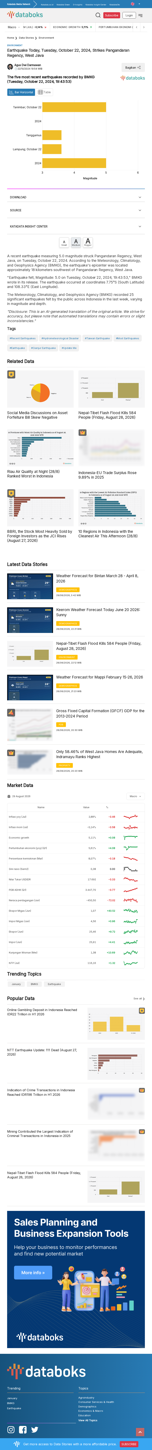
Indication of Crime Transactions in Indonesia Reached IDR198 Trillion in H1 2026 (41, 1092)
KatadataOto (114, 5)
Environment (46, 37)
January (16, 984)
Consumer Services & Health (96, 1401)
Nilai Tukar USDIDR (20, 879)
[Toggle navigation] (140, 15)
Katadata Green (63, 5)
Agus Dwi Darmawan (27, 65)
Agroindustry (86, 1397)
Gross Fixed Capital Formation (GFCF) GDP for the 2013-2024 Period (100, 713)
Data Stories (26, 37)
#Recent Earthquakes (23, 338)
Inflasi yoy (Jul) (17, 816)
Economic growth (19, 837)
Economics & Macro (90, 1410)
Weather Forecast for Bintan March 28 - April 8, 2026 (97, 578)
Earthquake (54, 984)
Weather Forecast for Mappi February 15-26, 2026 (99, 677)
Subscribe (111, 15)
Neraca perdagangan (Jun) (24, 900)
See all (138, 998)
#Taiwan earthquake (97, 338)
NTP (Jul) (14, 963)
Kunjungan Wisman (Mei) (23, 952)
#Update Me (69, 347)
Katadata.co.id (47, 5)
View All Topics (87, 1420)
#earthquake (17, 347)
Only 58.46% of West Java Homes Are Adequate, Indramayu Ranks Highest (99, 754)
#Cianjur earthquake (43, 347)
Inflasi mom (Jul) (18, 827)
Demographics (68, 589)
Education (84, 1415)
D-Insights (77, 5)
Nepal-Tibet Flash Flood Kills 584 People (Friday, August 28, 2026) (98, 646)
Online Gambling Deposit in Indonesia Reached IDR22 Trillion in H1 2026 (42, 1012)
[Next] (143, 27)
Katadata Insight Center (96, 5)
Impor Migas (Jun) (19, 921)
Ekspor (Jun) (16, 931)
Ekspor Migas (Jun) (20, 910)
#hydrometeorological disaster (60, 338)
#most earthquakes (127, 338)
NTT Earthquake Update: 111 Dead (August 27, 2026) (42, 1052)
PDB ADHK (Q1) (17, 889)
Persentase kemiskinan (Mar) (26, 858)
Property (64, 765)
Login (129, 15)
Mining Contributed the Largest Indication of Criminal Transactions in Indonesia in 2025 (40, 1133)
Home (10, 37)
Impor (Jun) (15, 942)
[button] (135, 4)
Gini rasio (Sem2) (18, 869)
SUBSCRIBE (129, 1444)
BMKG (34, 984)
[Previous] (136, 27)
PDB (61, 724)
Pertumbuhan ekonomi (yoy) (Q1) (28, 848)
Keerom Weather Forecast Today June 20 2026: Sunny (98, 612)
